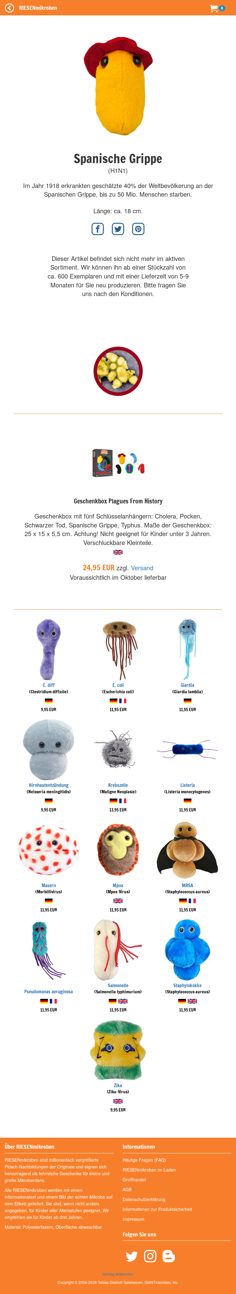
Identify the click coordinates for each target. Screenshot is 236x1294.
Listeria (187, 785)
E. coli (118, 685)
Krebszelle (118, 785)
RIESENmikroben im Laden (149, 1170)
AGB (127, 1189)
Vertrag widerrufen (118, 1273)
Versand (142, 567)
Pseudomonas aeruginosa (48, 991)
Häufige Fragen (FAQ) (144, 1160)
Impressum (133, 1219)
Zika (118, 1085)
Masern (48, 885)
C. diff (49, 685)
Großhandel (134, 1179)
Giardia (187, 685)
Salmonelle (118, 985)
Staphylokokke (187, 985)
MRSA (187, 885)
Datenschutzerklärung (144, 1199)
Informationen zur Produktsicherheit (157, 1209)
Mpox (118, 885)
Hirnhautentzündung (49, 785)
